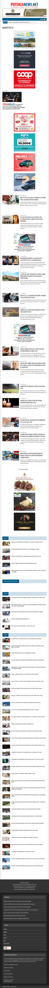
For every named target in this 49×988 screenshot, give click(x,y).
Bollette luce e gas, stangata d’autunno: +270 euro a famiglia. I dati (23, 626)
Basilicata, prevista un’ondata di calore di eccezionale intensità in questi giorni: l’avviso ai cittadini (28, 738)
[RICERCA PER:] (39, 22)
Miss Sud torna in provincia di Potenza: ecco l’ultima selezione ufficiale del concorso (25, 809)
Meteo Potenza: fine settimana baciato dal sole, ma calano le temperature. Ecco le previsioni (27, 611)
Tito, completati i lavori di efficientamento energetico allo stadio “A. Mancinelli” (25, 709)
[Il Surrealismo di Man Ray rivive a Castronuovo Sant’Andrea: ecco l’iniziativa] (6, 840)
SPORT (5, 940)
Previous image (24, 469)
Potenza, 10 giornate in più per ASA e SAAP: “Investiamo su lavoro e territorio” (24, 674)
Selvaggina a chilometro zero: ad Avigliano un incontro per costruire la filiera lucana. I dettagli (28, 766)
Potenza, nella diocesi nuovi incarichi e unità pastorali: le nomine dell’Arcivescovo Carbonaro (27, 823)
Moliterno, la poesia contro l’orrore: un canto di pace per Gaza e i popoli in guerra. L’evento (27, 865)
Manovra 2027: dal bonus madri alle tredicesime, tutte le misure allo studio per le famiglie (27, 542)
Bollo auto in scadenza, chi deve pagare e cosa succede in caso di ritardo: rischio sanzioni (26, 731)
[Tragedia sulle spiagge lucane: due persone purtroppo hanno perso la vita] (10, 406)
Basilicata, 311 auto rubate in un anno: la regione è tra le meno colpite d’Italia (16, 912)
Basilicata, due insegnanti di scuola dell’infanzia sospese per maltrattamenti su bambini (26, 688)
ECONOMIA (5, 932)
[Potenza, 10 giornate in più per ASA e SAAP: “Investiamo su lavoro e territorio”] (6, 677)
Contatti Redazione (8, 973)
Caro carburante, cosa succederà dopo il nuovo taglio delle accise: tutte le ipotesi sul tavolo (27, 759)
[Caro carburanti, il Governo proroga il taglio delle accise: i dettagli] (6, 854)
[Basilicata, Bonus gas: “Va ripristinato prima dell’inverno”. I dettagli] (6, 776)
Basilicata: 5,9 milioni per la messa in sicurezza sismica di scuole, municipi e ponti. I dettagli (27, 695)
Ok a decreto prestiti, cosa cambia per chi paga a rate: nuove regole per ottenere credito (26, 638)
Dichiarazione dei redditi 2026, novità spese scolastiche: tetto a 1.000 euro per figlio (17, 907)
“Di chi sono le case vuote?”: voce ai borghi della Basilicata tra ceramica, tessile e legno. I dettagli (28, 597)
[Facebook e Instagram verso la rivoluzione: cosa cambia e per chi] (6, 726)
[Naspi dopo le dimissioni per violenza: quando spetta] (6, 621)
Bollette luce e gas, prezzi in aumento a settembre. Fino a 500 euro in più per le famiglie (17, 901)
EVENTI (5, 935)
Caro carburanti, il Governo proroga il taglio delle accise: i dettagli (23, 851)
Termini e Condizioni (8, 967)
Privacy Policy (7, 970)
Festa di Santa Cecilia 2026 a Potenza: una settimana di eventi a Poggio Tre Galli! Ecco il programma (31, 219)
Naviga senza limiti (8, 977)
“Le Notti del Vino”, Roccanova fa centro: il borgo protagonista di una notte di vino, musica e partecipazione (32, 276)
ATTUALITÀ (5, 929)
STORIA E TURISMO (6, 943)
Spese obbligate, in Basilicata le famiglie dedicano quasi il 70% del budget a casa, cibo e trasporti (28, 716)
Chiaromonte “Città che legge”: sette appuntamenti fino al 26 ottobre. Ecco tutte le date (26, 752)
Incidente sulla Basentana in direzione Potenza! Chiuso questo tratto (15, 915)
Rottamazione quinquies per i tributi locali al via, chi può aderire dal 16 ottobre (25, 549)
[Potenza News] (24, 5)
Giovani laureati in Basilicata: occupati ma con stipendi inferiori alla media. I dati (16, 918)
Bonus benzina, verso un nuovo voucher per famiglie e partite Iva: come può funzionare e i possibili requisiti (31, 455)
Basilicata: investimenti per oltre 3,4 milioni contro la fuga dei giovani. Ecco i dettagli (26, 556)
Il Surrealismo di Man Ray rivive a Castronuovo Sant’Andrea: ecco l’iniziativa (24, 837)
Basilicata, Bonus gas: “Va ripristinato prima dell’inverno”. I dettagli (23, 773)
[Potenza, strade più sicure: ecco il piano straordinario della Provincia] (6, 655)
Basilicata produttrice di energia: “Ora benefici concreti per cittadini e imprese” (24, 830)
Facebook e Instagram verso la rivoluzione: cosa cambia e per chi (22, 723)
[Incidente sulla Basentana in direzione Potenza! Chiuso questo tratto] (10, 316)
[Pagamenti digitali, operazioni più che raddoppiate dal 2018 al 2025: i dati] (10, 426)
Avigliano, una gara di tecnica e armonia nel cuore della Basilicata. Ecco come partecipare (26, 816)
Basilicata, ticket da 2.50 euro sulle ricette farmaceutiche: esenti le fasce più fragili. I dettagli (27, 681)
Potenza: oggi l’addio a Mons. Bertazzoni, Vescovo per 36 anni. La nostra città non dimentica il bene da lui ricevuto (32, 365)
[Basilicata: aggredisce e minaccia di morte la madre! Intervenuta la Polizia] (6, 566)
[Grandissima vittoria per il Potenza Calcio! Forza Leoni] (10, 392)
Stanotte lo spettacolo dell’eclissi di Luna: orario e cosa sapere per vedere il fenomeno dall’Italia (28, 745)
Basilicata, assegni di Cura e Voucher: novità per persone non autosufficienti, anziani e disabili (27, 660)
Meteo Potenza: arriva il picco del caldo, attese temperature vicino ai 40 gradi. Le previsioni (27, 844)
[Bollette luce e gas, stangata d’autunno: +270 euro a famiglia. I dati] (6, 628)
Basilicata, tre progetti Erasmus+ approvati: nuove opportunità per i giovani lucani (25, 702)
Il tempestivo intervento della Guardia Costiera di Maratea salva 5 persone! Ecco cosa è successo (28, 858)
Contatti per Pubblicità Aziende (11, 964)
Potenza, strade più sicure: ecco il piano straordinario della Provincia (23, 653)
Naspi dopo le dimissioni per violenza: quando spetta (20, 618)
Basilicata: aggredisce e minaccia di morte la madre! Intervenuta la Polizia (24, 563)
